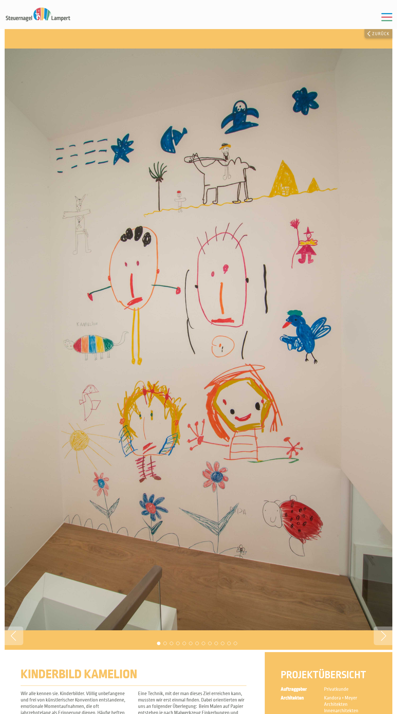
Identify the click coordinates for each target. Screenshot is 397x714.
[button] (14, 636)
